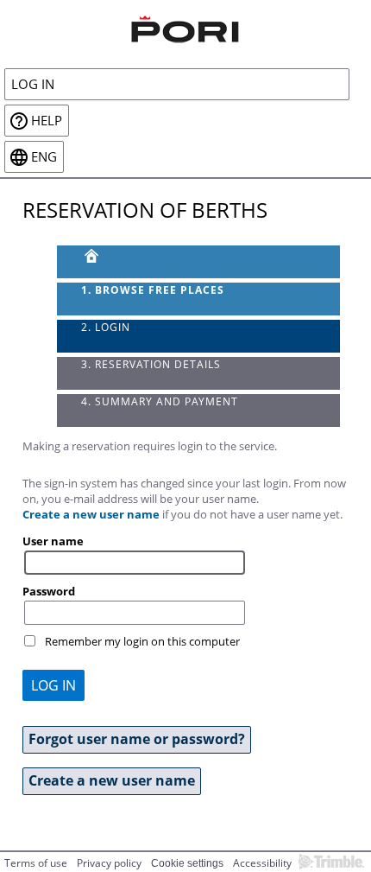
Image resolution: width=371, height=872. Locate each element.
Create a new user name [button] (111, 780)
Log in (32, 84)
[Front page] (199, 261)
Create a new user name (91, 514)
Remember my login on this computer (142, 641)
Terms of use (35, 862)
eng (44, 157)
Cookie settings (187, 863)
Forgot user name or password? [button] (136, 738)
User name (53, 541)
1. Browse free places (152, 290)
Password (48, 591)
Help (46, 120)
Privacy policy (109, 862)
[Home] (185, 27)
